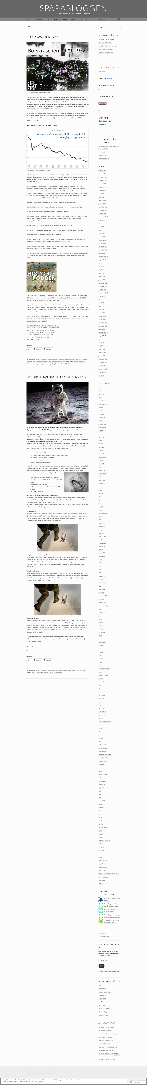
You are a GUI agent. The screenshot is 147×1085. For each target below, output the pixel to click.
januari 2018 (102, 243)
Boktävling (101, 470)
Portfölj (100, 738)
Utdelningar (101, 870)
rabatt (100, 771)
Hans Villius (42, 97)
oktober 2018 (102, 213)
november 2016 (102, 286)
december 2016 (102, 283)
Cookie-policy (39, 1081)
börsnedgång (44, 359)
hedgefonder (70, 359)
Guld (99, 566)
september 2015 (103, 332)
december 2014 (102, 359)
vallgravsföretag (103, 877)
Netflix (100, 688)
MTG (99, 685)
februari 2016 (102, 316)
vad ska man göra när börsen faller (55, 361)
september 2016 (103, 293)
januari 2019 (102, 203)
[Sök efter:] (119, 19)
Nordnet (100, 692)
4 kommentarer (58, 672)
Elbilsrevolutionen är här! (105, 52)
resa (99, 794)
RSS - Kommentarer (104, 936)
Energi (100, 510)
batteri (100, 440)
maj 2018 (101, 230)
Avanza (100, 421)
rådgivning (101, 788)
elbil (99, 503)
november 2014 (102, 362)
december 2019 (102, 177)
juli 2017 (100, 263)
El (99, 500)
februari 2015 (102, 352)
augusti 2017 (102, 260)
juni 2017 (101, 266)
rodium (100, 804)
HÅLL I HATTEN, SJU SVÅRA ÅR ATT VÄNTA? (40, 330)
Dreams (100, 493)
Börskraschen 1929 (104, 1044)
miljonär (100, 678)
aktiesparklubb (102, 404)
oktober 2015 (102, 329)
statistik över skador (104, 840)
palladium (101, 708)
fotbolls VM (101, 556)
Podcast (84, 359)
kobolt (100, 635)
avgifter (100, 430)
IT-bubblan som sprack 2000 (74, 298)
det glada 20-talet (67, 188)
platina (100, 728)
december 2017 (102, 246)
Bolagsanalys (102, 473)
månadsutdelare (103, 675)
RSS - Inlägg (102, 933)
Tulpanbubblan (40, 361)
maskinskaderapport (104, 668)
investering (101, 599)
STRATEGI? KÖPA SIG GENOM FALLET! (38, 337)
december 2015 (102, 323)
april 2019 (101, 194)
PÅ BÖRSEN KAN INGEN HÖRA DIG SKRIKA (40, 332)
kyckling (100, 645)
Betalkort (101, 463)
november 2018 (102, 210)
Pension (100, 718)
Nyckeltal (101, 698)
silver (100, 814)
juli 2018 (100, 223)
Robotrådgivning (103, 801)
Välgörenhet (101, 880)
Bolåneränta (101, 480)
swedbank (101, 850)
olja (99, 705)
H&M (99, 569)
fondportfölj (101, 553)
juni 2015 (101, 342)
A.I (99, 387)
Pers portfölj (102, 152)
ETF (99, 520)
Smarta (100, 824)
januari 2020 (102, 174)
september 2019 (103, 187)
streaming (101, 847)
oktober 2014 (102, 366)
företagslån (101, 533)
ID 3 (99, 586)
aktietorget (101, 411)
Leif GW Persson (103, 659)
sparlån (100, 834)
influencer (101, 592)
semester (101, 807)
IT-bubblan (78, 359)
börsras (50, 359)
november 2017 (102, 250)
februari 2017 (102, 276)
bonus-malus (102, 483)
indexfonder (101, 589)
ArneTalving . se (103, 1002)
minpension (101, 682)
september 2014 (103, 369)
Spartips (74, 19)
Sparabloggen (108, 904)
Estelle (100, 516)
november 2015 (102, 326)
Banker (100, 434)
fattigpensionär (102, 530)
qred (99, 768)
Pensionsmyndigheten (104, 721)
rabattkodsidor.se (103, 774)
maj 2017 (101, 270)
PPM (47, 19)
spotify (100, 837)
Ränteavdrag (102, 781)
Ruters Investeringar (104, 1008)
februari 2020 (102, 170)
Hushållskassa (102, 583)
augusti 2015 (102, 336)
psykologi (29, 361)
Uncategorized (57, 670)
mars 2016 (101, 313)
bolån (100, 477)
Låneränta (101, 652)
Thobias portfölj (102, 155)
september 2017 (103, 256)
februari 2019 (102, 200)
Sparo (100, 985)
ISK (99, 609)
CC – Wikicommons (32, 92)
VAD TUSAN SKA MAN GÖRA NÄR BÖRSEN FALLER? (42, 325)
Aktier (30, 19)
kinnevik (100, 629)
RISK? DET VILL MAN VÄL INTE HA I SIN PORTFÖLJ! (42, 328)
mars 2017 (101, 273)
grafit (99, 563)
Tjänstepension (87, 19)
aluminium (101, 414)
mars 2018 (101, 237)
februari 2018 (102, 240)
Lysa (99, 665)
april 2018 (101, 233)
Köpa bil (100, 626)
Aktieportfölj (101, 394)
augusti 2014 (102, 372)
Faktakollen (101, 523)
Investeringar (102, 602)
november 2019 (102, 180)
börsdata (101, 444)
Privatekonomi (102, 751)
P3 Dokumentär (59, 216)
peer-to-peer (101, 715)
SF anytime (101, 811)
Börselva (101, 447)
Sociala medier (102, 827)
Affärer (100, 391)
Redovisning (102, 998)
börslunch (101, 454)
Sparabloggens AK (60, 19)
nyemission (101, 702)
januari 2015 (102, 356)
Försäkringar (102, 536)
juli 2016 (100, 299)
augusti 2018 (102, 220)
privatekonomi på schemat (106, 758)
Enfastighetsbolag (103, 513)
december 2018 (102, 207)
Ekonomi (55, 359)
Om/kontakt (101, 19)
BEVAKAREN (102, 989)
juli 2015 (100, 339)
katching (100, 622)
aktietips (100, 407)
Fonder (39, 19)
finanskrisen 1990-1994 (49, 298)
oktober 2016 (102, 289)
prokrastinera (102, 761)
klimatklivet (101, 632)
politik (100, 735)
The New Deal (66, 241)
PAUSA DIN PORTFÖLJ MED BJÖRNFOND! (39, 335)
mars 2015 (101, 349)
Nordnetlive (101, 695)
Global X (101, 559)
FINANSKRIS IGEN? (32, 339)
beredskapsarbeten (79, 246)
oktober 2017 (102, 253)
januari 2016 (102, 319)
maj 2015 (101, 346)
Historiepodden (51, 177)
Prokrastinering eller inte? (105, 49)
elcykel (100, 506)
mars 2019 (101, 197)
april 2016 (101, 309)
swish (100, 854)
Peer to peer (102, 711)
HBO (99, 573)
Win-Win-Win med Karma (105, 1050)
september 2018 (103, 217)
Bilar (99, 467)
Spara (100, 831)
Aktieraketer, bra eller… (105, 42)
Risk (34, 361)
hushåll (100, 579)
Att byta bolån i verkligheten (106, 1059)
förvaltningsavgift (103, 540)
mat (99, 672)
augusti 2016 (102, 296)
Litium (100, 662)
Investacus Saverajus (104, 992)
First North (101, 546)
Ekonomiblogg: (102, 1012)
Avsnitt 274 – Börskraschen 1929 (65, 177)
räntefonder (101, 784)
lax (99, 649)
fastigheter (101, 526)
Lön (99, 655)
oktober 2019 (102, 184)
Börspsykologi (39, 364)
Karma (100, 619)
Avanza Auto (102, 424)
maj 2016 (101, 306)
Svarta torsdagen (63, 198)
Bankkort (101, 437)
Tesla (100, 857)
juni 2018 (101, 227)
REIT (100, 791)
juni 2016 (101, 303)
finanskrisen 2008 (44, 300)
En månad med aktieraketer (106, 39)
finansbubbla (63, 359)
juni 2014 (101, 375)
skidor (100, 817)
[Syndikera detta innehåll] (99, 1023)
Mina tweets (102, 71)
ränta (99, 778)
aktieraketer (101, 401)
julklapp (100, 616)
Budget (100, 487)
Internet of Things (103, 596)
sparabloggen (102, 995)
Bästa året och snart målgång (107, 46)
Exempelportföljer (103, 158)
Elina (105, 898)
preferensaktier (102, 745)
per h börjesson (102, 725)
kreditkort (101, 639)
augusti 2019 (102, 190)
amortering (101, 417)
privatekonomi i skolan (105, 754)
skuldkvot (101, 821)
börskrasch (81, 361)
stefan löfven (102, 844)
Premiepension (102, 748)
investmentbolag (103, 606)
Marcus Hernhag (103, 1015)
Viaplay (100, 883)
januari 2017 (102, 280)
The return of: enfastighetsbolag (107, 1047)
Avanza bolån (102, 427)
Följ (101, 966)
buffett (100, 490)
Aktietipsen (101, 1005)
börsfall (37, 359)
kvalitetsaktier (102, 642)
